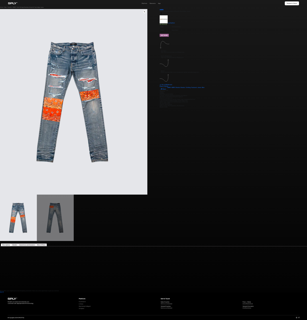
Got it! (2, 292)
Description (6, 245)
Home (1, 7)
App (159, 3)
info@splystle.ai (247, 308)
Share (164, 89)
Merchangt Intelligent (85, 306)
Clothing (188, 87)
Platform (144, 3)
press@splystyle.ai (248, 303)
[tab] (6, 245)
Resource (152, 3)
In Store (81, 304)
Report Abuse (164, 86)
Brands (10, 7)
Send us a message (166, 303)
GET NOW (164, 35)
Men (5, 7)
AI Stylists (81, 308)
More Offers (41, 245)
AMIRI (14, 7)
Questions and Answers (27, 245)
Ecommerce (82, 301)
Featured (194, 87)
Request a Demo (292, 3)
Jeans (199, 87)
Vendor (14, 245)
